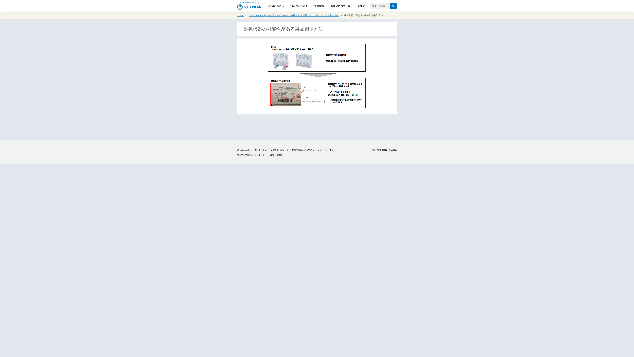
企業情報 (319, 5)
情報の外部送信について (303, 149)
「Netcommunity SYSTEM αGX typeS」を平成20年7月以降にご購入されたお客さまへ (294, 15)
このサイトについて (279, 149)
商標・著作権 (276, 154)
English (361, 5)
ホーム (240, 15)
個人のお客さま (299, 5)
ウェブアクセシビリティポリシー (251, 154)
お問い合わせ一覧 (340, 5)
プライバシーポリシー (327, 149)
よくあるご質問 (244, 149)
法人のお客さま (275, 5)
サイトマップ (261, 149)
